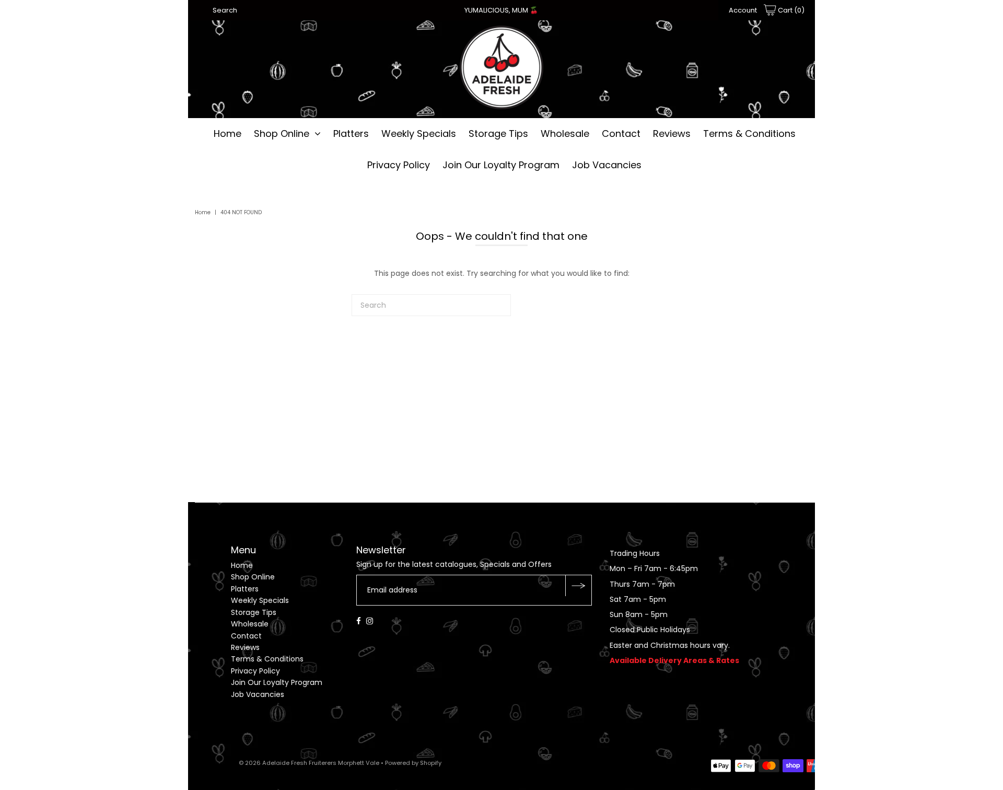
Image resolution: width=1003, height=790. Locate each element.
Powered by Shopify (413, 763)
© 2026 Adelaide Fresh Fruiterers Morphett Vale (309, 763)
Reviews (672, 133)
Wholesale (565, 133)
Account (743, 10)
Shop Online (281, 133)
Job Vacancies (607, 164)
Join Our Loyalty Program (500, 164)
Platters (351, 133)
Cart (790, 10)
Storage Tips (498, 133)
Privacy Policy (398, 164)
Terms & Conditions (749, 133)
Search (225, 10)
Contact (621, 133)
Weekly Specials (418, 133)
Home (227, 133)
